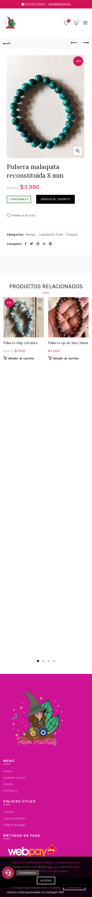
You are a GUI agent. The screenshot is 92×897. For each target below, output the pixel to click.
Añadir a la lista (23, 215)
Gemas (30, 234)
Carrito (8, 812)
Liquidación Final (51, 234)
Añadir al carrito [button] (21, 358)
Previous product (74, 42)
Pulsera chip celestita (20, 343)
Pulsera (71, 234)
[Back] (6, 42)
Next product (85, 42)
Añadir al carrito (55, 199)
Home (7, 771)
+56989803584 (59, 4)
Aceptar (46, 880)
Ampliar (77, 151)
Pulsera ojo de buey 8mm (68, 343)
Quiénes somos (14, 778)
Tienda (8, 784)
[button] (8, 873)
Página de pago (14, 825)
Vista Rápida (40, 309)
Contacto (10, 790)
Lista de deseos (68, 21)
